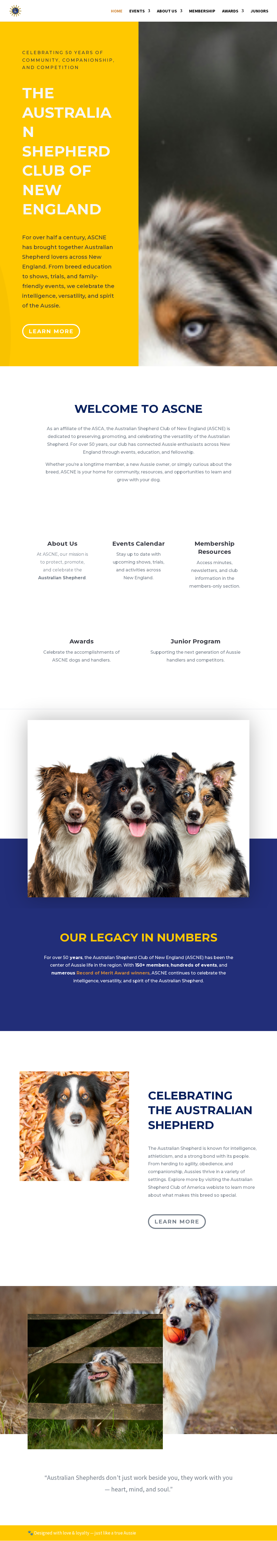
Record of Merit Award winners (113, 973)
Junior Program (195, 641)
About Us (167, 11)
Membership (202, 11)
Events (137, 11)
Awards (230, 11)
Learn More (51, 331)
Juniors (259, 11)
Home (117, 11)
